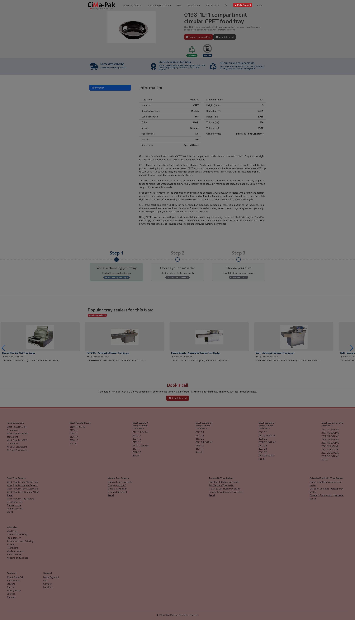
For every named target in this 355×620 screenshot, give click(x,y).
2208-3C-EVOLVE (267, 442)
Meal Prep (12, 531)
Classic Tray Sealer (117, 488)
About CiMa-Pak (15, 577)
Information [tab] (98, 87)
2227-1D (137, 438)
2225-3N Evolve (266, 455)
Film (179, 5)
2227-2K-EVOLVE (204, 442)
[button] (3, 348)
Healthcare (12, 547)
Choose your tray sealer (176, 277)
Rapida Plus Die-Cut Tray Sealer (18, 352)
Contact (47, 583)
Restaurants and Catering (20, 541)
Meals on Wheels (15, 551)
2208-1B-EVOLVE (330, 439)
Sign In (10, 587)
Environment (13, 580)
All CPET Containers (17, 446)
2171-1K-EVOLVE (330, 429)
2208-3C (262, 438)
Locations (48, 587)
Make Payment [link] (244, 5)
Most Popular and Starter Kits (22, 482)
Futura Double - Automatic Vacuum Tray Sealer (195, 352)
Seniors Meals (14, 554)
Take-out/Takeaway (17, 534)
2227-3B (262, 448)
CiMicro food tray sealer (120, 482)
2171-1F (137, 448)
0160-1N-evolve (78, 426)
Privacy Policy (14, 590)
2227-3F (262, 432)
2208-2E (200, 445)
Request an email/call (199, 37)
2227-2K (200, 432)
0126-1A (74, 436)
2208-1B (137, 452)
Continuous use (15, 508)
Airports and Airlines (17, 557)
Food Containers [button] (131, 5)
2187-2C (200, 438)
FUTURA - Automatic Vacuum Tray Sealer (108, 352)
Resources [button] (211, 5)
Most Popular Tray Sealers (20, 498)
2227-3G (262, 452)
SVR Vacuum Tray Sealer (221, 485)
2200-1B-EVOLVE (330, 436)
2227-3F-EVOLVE (266, 435)
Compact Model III (117, 492)
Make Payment (51, 577)
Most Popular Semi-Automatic (22, 488)
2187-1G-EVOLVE (330, 432)
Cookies (11, 593)
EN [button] (259, 5)
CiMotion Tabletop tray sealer (224, 482)
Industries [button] (193, 5)
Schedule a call (226, 37)
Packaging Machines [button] (158, 5)
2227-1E (137, 435)
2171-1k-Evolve (140, 445)
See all (73, 443)
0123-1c (74, 430)
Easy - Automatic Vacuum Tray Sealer (275, 352)
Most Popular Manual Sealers (22, 485)
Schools (11, 544)
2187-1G (137, 442)
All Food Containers (17, 450)
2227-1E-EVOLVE (329, 446)
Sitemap (11, 597)
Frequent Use (14, 505)
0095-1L (74, 433)
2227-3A (262, 445)
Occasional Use (15, 501)
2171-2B (200, 435)
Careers (11, 583)
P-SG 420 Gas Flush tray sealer (224, 488)
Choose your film (237, 277)
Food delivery (14, 537)
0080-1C (74, 440)
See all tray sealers (97, 315)
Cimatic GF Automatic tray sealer (226, 492)
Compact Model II (117, 485)
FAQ (45, 580)
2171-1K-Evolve (140, 432)
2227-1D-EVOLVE (330, 442)
